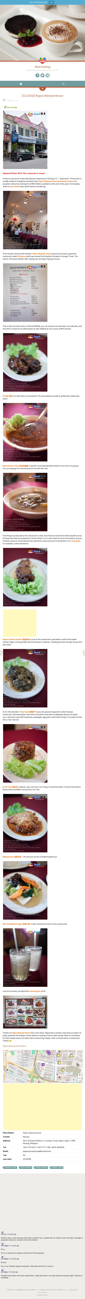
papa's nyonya (26, 1167)
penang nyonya (41, 1167)
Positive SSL (42, 1295)
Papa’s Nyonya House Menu (14, 1046)
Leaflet (60, 1082)
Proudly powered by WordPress (21, 1290)
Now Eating (42, 67)
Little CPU (42, 1292)
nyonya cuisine (10, 1167)
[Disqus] (42, 1201)
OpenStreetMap (72, 1082)
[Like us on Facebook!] (37, 75)
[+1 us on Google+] (48, 75)
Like (51, 2)
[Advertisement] (19, 623)
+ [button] (80, 1074)
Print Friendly (12, 107)
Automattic (60, 1290)
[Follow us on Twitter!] (42, 75)
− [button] (80, 1078)
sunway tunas (57, 1167)
